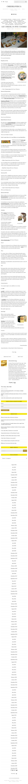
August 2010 (14, 745)
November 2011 (14, 707)
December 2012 (14, 682)
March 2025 (14, 472)
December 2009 (14, 765)
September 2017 (14, 578)
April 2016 (14, 601)
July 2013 (14, 664)
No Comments (18, 28)
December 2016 (14, 591)
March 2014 (14, 646)
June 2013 (14, 667)
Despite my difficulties (5, 100)
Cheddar (6, 20)
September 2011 (14, 712)
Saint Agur (5, 23)
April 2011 (14, 725)
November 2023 (14, 485)
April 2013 (14, 672)
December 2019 (14, 553)
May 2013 (14, 669)
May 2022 (14, 507)
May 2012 (14, 692)
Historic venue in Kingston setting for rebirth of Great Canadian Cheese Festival (13, 427)
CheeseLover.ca (14, 6)
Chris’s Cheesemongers (6, 89)
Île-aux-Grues (10, 64)
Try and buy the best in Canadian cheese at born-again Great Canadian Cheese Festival (12, 424)
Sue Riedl (11, 23)
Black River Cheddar (6, 19)
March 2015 (14, 619)
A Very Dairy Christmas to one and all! (8, 438)
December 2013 (14, 651)
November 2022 (14, 495)
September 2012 (14, 687)
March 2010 (14, 758)
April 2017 (14, 583)
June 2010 (14, 750)
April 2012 (14, 694)
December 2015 (14, 606)
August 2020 (14, 540)
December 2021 (14, 512)
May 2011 (14, 722)
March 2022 (14, 510)
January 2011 (14, 732)
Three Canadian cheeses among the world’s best (10, 440)
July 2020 (14, 543)
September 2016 (14, 593)
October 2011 (14, 710)
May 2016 (14, 598)
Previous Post (7, 356)
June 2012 (14, 689)
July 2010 (14, 748)
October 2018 (14, 571)
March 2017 (14, 586)
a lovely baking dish (11, 122)
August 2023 (14, 487)
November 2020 (14, 533)
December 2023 (14, 482)
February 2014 (14, 649)
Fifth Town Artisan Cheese (9, 21)
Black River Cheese (5, 167)
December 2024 (14, 474)
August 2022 (14, 500)
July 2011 (14, 717)
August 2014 (14, 636)
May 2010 (14, 753)
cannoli (22, 246)
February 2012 (14, 700)
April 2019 (14, 563)
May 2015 (14, 614)
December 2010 (14, 735)
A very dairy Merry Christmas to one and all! (9, 430)
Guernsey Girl (20, 21)
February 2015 (14, 621)
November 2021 (14, 515)
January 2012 (14, 702)
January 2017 (14, 588)
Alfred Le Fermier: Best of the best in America (9, 417)
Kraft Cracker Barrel (6, 22)
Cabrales (23, 19)
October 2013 (14, 657)
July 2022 (14, 502)
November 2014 (14, 629)
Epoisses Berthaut (18, 20)
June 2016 (14, 596)
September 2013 (14, 659)
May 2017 (14, 581)
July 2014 (14, 639)
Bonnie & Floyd (16, 19)
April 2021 (14, 522)
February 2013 (14, 677)
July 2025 (14, 467)
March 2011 (14, 727)
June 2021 (14, 517)
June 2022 (14, 505)
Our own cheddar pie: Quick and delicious (11, 398)
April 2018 (14, 573)
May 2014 (14, 644)
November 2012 (14, 684)
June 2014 (14, 641)
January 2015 (14, 624)
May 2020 (14, 548)
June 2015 (14, 611)
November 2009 (14, 768)
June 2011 (14, 720)
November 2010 (14, 737)
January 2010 (14, 763)
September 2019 (14, 558)
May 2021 (14, 520)
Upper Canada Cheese (20, 23)
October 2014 (14, 631)
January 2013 (14, 679)
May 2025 (14, 469)
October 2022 (14, 497)
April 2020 (14, 550)
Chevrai (11, 20)
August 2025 (14, 464)
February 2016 (14, 603)
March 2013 (14, 674)
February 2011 (14, 730)
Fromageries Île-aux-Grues (6, 77)
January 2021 (14, 528)
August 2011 (14, 715)
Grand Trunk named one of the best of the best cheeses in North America (13, 420)
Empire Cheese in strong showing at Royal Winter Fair (13, 394)
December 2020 (14, 530)
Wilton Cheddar (10, 24)
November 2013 (14, 654)
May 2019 (14, 560)
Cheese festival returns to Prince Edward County (10, 433)
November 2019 (14, 555)
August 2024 (14, 477)
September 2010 (14, 743)
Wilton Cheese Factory (6, 160)
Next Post (20, 356)
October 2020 (14, 535)
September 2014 (14, 634)
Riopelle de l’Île (23, 66)
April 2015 (14, 616)
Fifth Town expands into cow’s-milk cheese (12, 390)
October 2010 (14, 740)
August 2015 (14, 608)
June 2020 (14, 545)
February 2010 (14, 760)
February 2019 (14, 565)
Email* (2, 406)
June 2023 (14, 490)
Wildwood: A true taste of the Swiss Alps (8, 443)
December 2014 (14, 626)
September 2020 (14, 538)
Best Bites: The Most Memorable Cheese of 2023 (10, 435)
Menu (14, 14)
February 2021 (14, 525)
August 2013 (14, 662)
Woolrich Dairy (19, 24)
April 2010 (14, 755)
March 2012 (14, 697)
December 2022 (14, 492)
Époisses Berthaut (4, 196)
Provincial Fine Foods (5, 203)
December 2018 (14, 568)
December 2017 (14, 576)
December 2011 (14, 705)
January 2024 (14, 479)
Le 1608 (14, 22)
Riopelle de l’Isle (22, 22)
